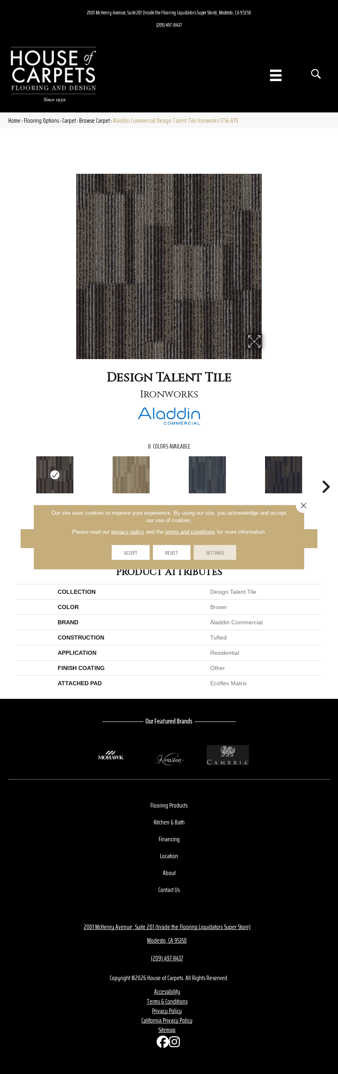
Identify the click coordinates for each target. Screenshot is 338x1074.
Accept (130, 552)
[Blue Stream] (207, 474)
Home (14, 120)
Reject (171, 552)
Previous (12, 474)
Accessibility (167, 991)
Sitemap (167, 1029)
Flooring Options (41, 120)
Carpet (69, 120)
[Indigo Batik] (283, 474)
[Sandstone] (131, 474)
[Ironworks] (54, 474)
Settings (215, 552)
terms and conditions (190, 532)
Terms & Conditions (167, 1001)
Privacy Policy (167, 1011)
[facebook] (161, 1044)
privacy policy (127, 532)
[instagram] (173, 1044)
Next (325, 474)
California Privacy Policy (166, 1020)
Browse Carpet (94, 120)
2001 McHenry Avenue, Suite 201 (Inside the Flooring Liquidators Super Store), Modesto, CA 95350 (169, 12)
